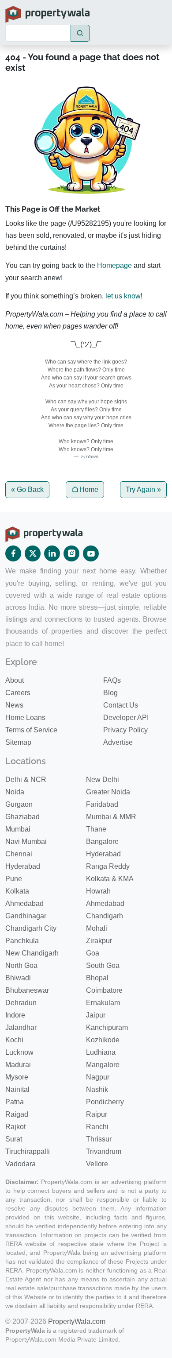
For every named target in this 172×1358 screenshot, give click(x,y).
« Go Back (27, 489)
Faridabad (102, 804)
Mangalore (103, 1064)
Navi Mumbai (26, 841)
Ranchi (97, 1126)
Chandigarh (104, 916)
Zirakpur (99, 940)
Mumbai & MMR (111, 816)
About (14, 680)
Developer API (126, 717)
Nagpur (97, 1077)
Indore (15, 1015)
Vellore (97, 1164)
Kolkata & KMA (110, 878)
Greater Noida (108, 792)
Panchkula (22, 940)
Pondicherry (105, 1102)
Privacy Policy (125, 730)
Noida (14, 792)
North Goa (21, 965)
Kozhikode (103, 1040)
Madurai (18, 1064)
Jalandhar (21, 1027)
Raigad (16, 1114)
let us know (123, 296)
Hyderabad (103, 854)
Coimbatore (104, 990)
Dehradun (21, 1002)
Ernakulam (103, 1002)
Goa (92, 953)
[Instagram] (71, 553)
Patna (14, 1102)
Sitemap (18, 742)
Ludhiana (101, 1052)
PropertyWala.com (76, 1321)
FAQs (112, 680)
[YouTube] (91, 553)
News (14, 705)
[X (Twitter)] (33, 553)
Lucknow (19, 1052)
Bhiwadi (18, 978)
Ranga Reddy (108, 866)
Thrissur (99, 1139)
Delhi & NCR (25, 779)
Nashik (97, 1089)
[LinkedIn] (52, 553)
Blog (110, 692)
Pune (13, 878)
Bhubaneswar (27, 990)
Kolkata (17, 891)
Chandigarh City (30, 928)
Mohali (96, 928)
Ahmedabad (24, 903)
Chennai (18, 854)
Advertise (118, 742)
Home (88, 489)
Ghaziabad (22, 816)
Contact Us (120, 705)
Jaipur (95, 1015)
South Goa (103, 965)
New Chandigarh (32, 953)
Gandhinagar (25, 916)
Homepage (114, 265)
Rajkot (15, 1126)
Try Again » (143, 489)
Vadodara (20, 1164)
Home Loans (25, 717)
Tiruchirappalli (27, 1151)
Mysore (16, 1077)
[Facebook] (13, 553)
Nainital (17, 1089)
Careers (17, 692)
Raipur (96, 1114)
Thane (96, 829)
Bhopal (97, 978)
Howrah (98, 891)
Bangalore (102, 841)
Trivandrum (103, 1151)
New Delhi (102, 779)
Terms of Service (31, 730)
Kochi (14, 1040)
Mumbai (17, 829)
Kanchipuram (107, 1027)
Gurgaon (19, 804)
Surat (13, 1139)
